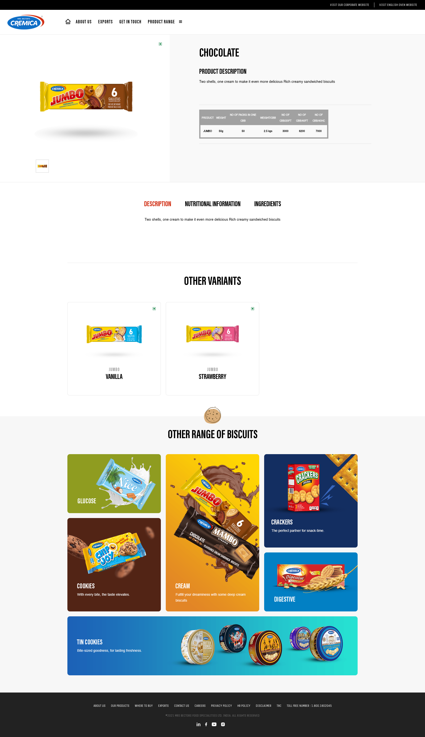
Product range (162, 22)
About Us (84, 22)
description (157, 204)
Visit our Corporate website (349, 5)
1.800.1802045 (321, 706)
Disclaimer (263, 706)
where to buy (144, 706)
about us (99, 706)
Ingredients (267, 204)
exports (105, 22)
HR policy (243, 706)
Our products (120, 706)
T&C (279, 706)
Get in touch (130, 22)
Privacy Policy (221, 706)
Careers (200, 706)
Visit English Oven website (398, 5)
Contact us (181, 706)
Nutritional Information (213, 204)
